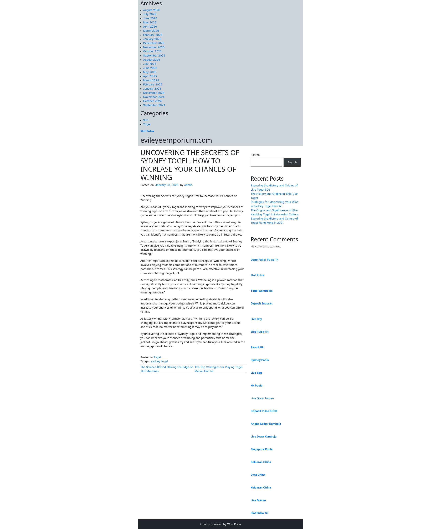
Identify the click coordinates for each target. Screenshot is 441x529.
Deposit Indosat (262, 303)
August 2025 (151, 59)
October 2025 (152, 51)
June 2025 (150, 68)
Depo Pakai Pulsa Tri (265, 260)
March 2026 (151, 30)
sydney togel (159, 361)
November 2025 (154, 47)
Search (255, 154)
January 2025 (152, 88)
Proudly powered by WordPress (220, 524)
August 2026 (151, 10)
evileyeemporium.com (176, 140)
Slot (145, 120)
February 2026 (152, 35)
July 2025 (149, 63)
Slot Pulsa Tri (259, 332)
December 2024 (153, 92)
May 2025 (149, 72)
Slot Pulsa (147, 131)
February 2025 (152, 84)
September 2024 (154, 105)
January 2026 (152, 39)
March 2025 (151, 80)
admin (188, 185)
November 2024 (154, 97)
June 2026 (150, 18)
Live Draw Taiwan (262, 398)
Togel (146, 124)
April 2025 (150, 76)
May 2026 (149, 22)
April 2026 (150, 26)
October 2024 (152, 101)
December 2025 (153, 43)
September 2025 (154, 55)
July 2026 (149, 14)
